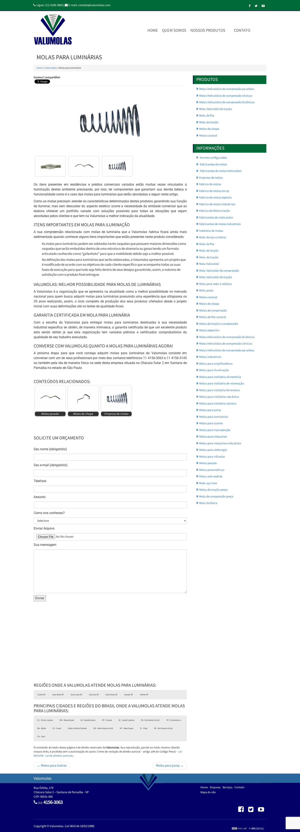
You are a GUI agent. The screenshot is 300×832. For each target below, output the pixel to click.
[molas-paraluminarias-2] (117, 166)
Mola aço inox (208, 483)
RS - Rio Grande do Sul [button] (150, 720)
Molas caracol (208, 136)
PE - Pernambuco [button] (173, 720)
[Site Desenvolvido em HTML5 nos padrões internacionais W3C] (239, 828)
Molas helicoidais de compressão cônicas (225, 96)
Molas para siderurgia (213, 450)
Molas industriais (210, 357)
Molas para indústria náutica (217, 403)
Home (152, 30)
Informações (50, 67)
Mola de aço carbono (212, 237)
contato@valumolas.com (94, 5)
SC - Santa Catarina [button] (126, 720)
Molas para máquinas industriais (220, 443)
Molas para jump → (170, 765)
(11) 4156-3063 (54, 5)
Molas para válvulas (212, 457)
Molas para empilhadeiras (215, 364)
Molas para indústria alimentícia (220, 377)
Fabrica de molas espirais (215, 197)
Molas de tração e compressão (218, 324)
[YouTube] (263, 6)
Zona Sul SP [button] (94, 694)
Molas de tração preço (213, 490)
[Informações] (256, 30)
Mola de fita (206, 116)
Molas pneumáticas (211, 470)
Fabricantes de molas (213, 164)
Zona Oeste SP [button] (112, 694)
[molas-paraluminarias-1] (84, 166)
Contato (242, 30)
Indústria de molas (211, 231)
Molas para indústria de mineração (221, 383)
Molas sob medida (210, 476)
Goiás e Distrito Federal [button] (77, 728)
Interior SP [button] (144, 694)
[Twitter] (256, 6)
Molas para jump (210, 410)
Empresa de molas (211, 178)
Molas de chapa (209, 129)
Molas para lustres (211, 423)
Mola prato (206, 290)
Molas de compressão (213, 310)
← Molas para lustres (52, 765)
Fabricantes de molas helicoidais (220, 171)
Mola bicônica (208, 503)
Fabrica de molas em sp (214, 191)
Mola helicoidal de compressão (219, 271)
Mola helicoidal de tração (215, 109)
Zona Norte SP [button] (58, 694)
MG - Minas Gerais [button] (67, 720)
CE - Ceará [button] (56, 728)
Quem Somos (174, 30)
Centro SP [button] (41, 694)
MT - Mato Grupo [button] (126, 728)
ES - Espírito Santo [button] (88, 720)
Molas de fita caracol (212, 317)
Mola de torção (208, 122)
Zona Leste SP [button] (76, 694)
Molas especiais (209, 330)
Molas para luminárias (213, 417)
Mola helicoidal (209, 264)
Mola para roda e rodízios (215, 284)
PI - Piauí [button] (143, 728)
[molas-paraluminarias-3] (50, 166)
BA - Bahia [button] (41, 728)
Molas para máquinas (213, 437)
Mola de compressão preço (216, 496)
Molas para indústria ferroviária (219, 390)
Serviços (227, 787)
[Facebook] (250, 6)
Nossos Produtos (207, 30)
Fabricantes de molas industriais (220, 224)
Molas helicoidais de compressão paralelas (226, 89)
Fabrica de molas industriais (217, 204)
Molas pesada (208, 463)
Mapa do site (208, 792)
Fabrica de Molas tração (214, 211)
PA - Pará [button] (41, 736)
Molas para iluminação (214, 370)
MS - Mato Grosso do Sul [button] (103, 728)
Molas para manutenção (214, 430)
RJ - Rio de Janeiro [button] (45, 720)
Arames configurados (213, 158)
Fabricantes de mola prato (216, 217)
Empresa (215, 787)
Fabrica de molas (210, 184)
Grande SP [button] (128, 694)
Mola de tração (208, 257)
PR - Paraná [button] (107, 720)
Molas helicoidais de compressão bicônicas (226, 102)
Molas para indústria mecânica (219, 397)
